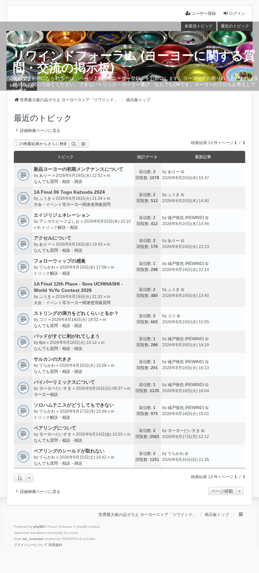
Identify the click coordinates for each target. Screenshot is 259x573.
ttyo (42, 342)
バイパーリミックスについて (64, 382)
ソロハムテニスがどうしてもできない (74, 405)
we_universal (33, 539)
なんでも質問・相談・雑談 (58, 181)
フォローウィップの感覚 (60, 261)
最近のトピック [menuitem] (235, 26)
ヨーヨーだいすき (55, 388)
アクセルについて (52, 238)
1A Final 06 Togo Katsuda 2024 (69, 192)
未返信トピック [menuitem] (198, 26)
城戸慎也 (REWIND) (186, 217)
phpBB (38, 526)
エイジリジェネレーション (62, 215)
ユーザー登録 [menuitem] (204, 13)
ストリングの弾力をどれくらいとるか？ (76, 313)
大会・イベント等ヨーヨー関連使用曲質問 (72, 204)
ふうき (45, 198)
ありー (45, 175)
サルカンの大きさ (52, 359)
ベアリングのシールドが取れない (69, 451)
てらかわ (47, 267)
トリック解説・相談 (59, 227)
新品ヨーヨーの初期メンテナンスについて (78, 169)
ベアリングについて (55, 428)
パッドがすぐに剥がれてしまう (67, 336)
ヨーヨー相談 (46, 394)
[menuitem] (31, 545)
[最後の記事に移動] (183, 172)
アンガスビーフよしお (59, 221)
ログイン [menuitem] (237, 13)
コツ (43, 319)
